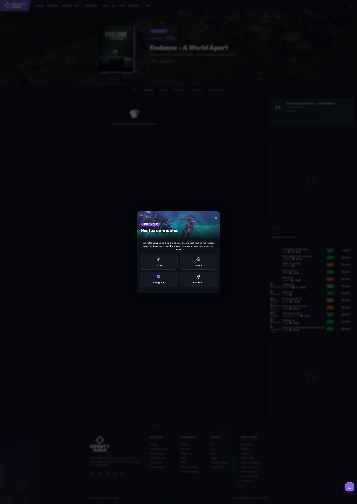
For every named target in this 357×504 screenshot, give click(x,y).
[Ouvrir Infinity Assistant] (349, 486)
